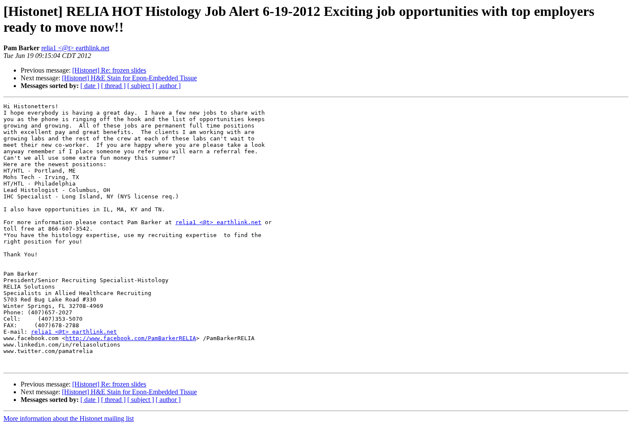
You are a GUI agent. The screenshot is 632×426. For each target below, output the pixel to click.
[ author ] (168, 85)
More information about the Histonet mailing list (68, 418)
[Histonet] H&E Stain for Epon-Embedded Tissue (129, 78)
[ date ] (89, 85)
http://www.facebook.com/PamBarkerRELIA (130, 338)
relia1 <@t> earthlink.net (75, 48)
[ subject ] (140, 85)
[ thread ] (113, 85)
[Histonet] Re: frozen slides (109, 70)
